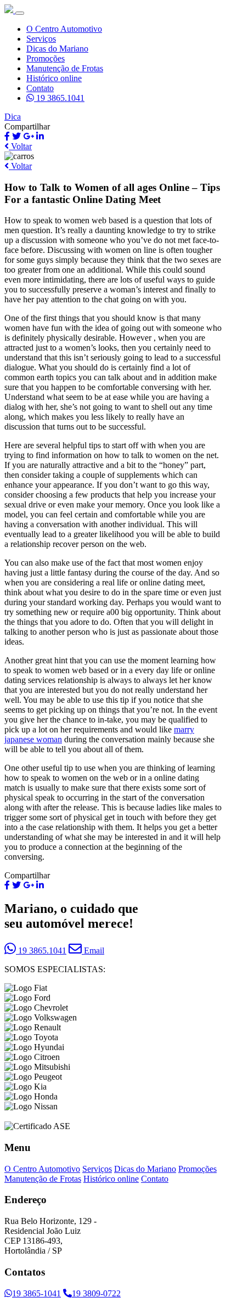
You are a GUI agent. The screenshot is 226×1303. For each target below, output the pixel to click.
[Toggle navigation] (19, 13)
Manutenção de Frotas (64, 68)
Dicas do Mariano (57, 48)
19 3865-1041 (36, 1293)
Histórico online (54, 78)
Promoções (45, 58)
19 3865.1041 (59, 98)
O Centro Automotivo (64, 28)
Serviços (41, 38)
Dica (12, 116)
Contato (40, 88)
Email (93, 950)
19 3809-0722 (96, 1293)
